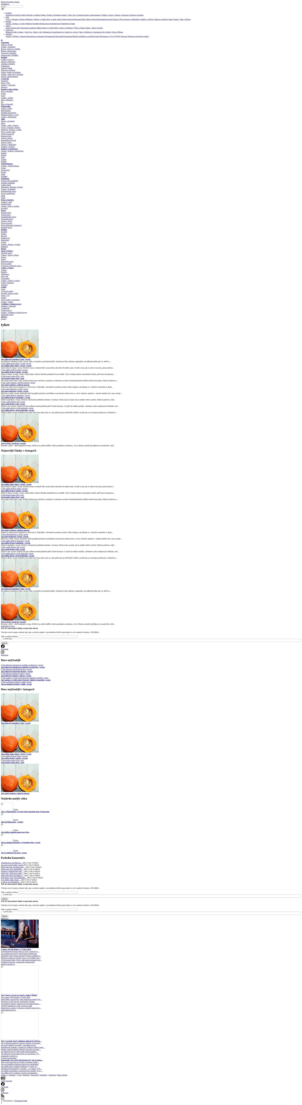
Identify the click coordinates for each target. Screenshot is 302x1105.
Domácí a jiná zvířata (9, 89)
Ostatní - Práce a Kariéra (10, 206)
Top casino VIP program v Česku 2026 (15, 997)
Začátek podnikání (8, 183)
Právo (3, 211)
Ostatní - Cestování (8, 85)
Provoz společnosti (8, 194)
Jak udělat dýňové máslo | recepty (14, 372)
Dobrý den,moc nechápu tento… (13, 867)
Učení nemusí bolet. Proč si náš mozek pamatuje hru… (21, 960)
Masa (171, 19)
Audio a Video (6, 108)
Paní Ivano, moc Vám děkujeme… (14, 878)
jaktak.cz (4, 1075)
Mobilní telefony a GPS (10, 115)
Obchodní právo (7, 219)
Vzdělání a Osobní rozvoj (11, 304)
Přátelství (29, 24)
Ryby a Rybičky (7, 91)
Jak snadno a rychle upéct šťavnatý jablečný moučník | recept (25, 680)
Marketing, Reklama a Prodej (12, 187)
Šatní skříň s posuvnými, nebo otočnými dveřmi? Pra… (21, 999)
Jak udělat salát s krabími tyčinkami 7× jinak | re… (19, 1067)
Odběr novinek (6, 1081)
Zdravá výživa (118, 19)
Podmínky (43, 1075)
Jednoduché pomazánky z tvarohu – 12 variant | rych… (21, 1069)
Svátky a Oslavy (7, 268)
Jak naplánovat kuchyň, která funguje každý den (19, 954)
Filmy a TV (5, 296)
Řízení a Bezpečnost (8, 51)
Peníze (3, 168)
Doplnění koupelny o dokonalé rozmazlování (18, 962)
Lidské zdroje (6, 185)
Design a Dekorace (122, 15)
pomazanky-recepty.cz (9, 1056)
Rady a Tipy (5, 83)
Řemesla (9, 32)
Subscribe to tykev (8, 626)
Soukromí (52, 1075)
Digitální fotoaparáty (8, 113)
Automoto (5, 43)
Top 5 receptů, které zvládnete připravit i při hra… (21, 1041)
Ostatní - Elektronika (8, 117)
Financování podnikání (9, 181)
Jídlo (7, 17)
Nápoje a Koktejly (161, 19)
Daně (3, 174)
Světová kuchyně (68, 19)
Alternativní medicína (28, 28)
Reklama (26, 1075)
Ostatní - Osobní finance (10, 166)
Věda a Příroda (117, 32)
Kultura (4, 153)
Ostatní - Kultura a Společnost (12, 151)
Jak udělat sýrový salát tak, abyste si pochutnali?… (20, 1073)
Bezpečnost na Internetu (36, 36)
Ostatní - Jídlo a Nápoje (182, 19)
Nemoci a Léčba (48, 28)
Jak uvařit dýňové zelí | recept (13, 404)
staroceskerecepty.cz (8, 1010)
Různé (3, 249)
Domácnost (10, 15)
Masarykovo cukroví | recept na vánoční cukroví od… (21, 1008)
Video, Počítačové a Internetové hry (92, 32)
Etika (3, 157)
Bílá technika (6, 111)
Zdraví (8, 26)
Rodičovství (56, 24)
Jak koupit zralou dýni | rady (12, 378)
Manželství (65, 24)
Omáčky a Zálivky (147, 19)
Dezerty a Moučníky (132, 19)
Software (124, 36)
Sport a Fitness (7, 251)
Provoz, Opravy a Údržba (10, 49)
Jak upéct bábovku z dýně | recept (14, 391)
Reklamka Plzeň (21, 1101)
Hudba (3, 298)
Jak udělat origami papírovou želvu (15, 832)
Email (96, 36)
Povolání (4, 208)
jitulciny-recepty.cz (8, 964)
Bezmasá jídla (80, 19)
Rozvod (49, 24)
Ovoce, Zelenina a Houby (15, 19)
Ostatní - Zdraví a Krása (94, 28)
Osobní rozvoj (6, 310)
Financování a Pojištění (9, 55)
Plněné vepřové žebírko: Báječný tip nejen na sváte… (21, 1050)
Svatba (72, 24)
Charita (3, 159)
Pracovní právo (6, 223)
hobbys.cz (4, 918)
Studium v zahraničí (8, 306)
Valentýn (4, 285)
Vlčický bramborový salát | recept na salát (16, 1006)
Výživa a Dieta (79, 28)
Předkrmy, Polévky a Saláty (36, 19)
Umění (3, 287)
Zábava (4, 317)
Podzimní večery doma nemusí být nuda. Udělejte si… (21, 956)
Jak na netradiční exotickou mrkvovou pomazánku (19, 1064)
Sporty (3, 259)
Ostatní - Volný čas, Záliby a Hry (30, 32)
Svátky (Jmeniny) (7, 283)
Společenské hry (58, 32)
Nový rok (4, 276)
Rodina (8, 22)
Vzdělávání (5, 308)
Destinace (4, 81)
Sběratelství (47, 32)
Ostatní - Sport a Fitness (10, 255)
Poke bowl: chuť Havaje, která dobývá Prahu (18, 1002)
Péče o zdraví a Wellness (63, 28)
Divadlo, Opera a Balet (9, 293)
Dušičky (4, 272)
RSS (2, 1099)
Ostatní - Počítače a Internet (16, 36)
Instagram (4, 655)
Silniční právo (6, 213)
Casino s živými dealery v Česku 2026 (16, 949)
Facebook (4, 649)
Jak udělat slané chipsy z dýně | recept (16, 366)
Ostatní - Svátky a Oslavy (10, 281)
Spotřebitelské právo (8, 217)
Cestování (5, 79)
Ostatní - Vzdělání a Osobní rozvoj (14, 313)
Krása (8, 28)
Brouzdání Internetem (64, 36)
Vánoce (4, 270)
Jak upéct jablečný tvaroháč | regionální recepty (18, 1045)
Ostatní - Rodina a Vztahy (16, 24)
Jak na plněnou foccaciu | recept (14, 853)
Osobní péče (15, 28)
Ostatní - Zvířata (7, 98)
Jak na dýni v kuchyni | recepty (13, 443)
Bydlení (9, 13)
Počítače (9, 34)
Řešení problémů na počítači (83, 36)
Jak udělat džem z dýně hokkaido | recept (17, 410)
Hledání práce (6, 204)
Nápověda (34, 1075)
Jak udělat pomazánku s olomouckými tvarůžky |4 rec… (22, 1071)
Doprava (4, 87)
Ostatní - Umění (7, 302)
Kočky (3, 94)
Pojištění (4, 177)
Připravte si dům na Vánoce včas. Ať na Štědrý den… (21, 958)
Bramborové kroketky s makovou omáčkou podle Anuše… (23, 1047)
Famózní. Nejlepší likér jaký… (12, 871)
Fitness (3, 257)
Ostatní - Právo (6, 221)
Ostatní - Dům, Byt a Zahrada (72, 15)
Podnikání (5, 179)
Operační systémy (142, 36)
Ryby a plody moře (54, 19)
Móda (39, 28)
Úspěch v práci (6, 202)
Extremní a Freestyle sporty (11, 266)
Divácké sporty (6, 253)
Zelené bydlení (20, 15)
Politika (4, 162)
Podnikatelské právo (8, 191)
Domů (3, 319)
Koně (3, 96)
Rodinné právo (6, 228)
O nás (19, 1075)
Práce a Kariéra (7, 200)
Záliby (15, 32)
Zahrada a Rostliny (137, 15)
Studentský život (7, 315)
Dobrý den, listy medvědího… (12, 869)
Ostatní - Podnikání (8, 189)
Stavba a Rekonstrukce (92, 15)
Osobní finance (7, 164)
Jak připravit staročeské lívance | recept (17, 671)
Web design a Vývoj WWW (110, 36)
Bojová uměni (6, 264)
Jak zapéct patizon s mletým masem (15, 385)
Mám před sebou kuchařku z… (12, 876)
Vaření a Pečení (92, 19)
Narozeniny (5, 279)
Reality (3, 172)
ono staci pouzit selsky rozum (12, 865)
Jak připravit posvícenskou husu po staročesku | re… (20, 1054)
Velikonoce (5, 274)
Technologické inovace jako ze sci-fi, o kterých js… (20, 952)
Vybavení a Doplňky (8, 53)
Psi (2, 102)
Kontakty (12, 1075)
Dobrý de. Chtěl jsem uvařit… (12, 873)
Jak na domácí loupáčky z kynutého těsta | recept (20, 843)
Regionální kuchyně (105, 19)
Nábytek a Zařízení (33, 15)
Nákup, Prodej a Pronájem (51, 15)
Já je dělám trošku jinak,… (11, 880)
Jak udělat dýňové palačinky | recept (15, 398)
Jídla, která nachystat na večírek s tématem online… (20, 1062)
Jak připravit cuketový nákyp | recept (16, 676)
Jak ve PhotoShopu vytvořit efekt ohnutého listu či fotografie (25, 812)
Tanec (3, 289)
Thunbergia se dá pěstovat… (11, 863)
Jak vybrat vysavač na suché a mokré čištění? (19, 995)
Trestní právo (6, 215)
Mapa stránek (62, 1075)
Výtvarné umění (7, 291)
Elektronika (5, 106)
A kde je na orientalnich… (11, 882)
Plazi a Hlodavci (7, 100)
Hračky (109, 32)
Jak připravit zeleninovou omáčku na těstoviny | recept (23, 667)
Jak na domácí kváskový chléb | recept (16, 684)
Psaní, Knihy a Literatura (10, 300)
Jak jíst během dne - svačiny (12, 822)
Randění (36, 24)
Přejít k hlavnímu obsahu (10, 2)
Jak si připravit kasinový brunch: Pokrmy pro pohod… (21, 1043)
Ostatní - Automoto (8, 47)
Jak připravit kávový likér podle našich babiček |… (20, 1052)
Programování (50, 36)
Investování (5, 170)
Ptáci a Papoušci (7, 104)
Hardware (132, 36)
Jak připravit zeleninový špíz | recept (15, 359)
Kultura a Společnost (9, 149)
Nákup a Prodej (7, 45)
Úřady (3, 198)
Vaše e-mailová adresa (9, 636)
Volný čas (9, 30)
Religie (3, 155)
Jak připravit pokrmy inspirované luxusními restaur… (21, 1004)
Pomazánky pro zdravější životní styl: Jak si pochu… (22, 1060)
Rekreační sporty (7, 262)
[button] (2, 40)
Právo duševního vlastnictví (11, 225)
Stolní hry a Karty (72, 32)
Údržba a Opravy (108, 15)
